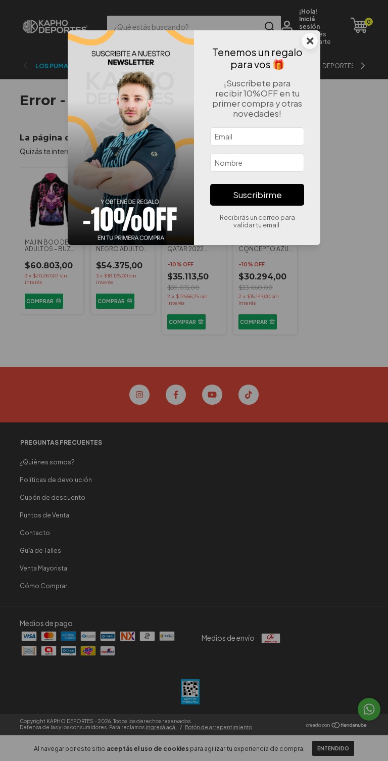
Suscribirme (257, 194)
